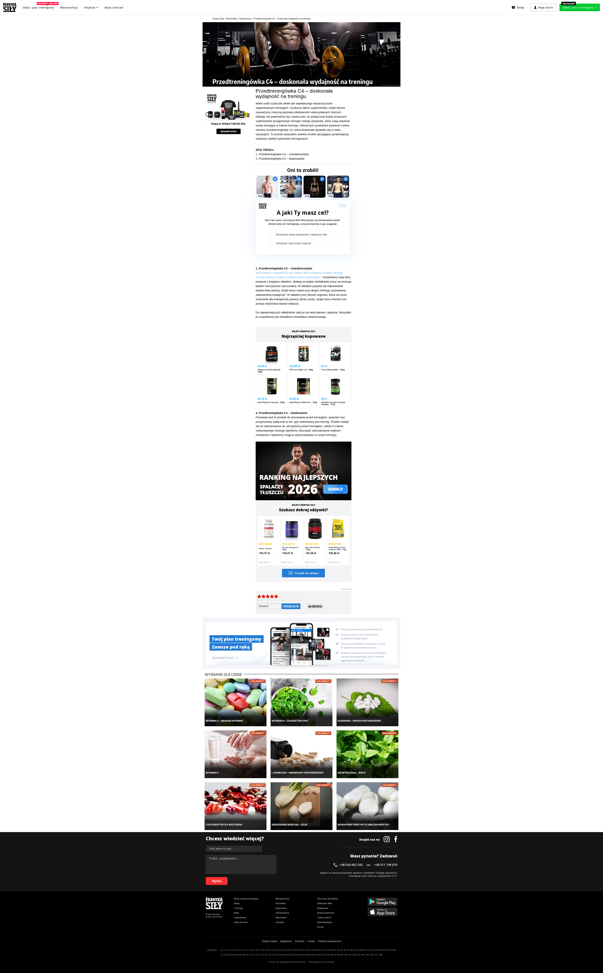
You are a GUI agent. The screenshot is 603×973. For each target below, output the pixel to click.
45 (347, 949)
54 (376, 949)
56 (382, 949)
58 (388, 949)
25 (285, 949)
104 (363, 954)
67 (241, 954)
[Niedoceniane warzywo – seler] (302, 806)
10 (237, 949)
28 (294, 949)
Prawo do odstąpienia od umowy (287, 961)
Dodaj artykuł (269, 941)
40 (332, 949)
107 (376, 954)
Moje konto (281, 908)
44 (344, 949)
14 (250, 949)
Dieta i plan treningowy (39, 6)
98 (338, 954)
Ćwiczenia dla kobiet (327, 898)
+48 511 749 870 (385, 865)
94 (325, 954)
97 (335, 954)
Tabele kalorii (324, 917)
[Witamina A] (236, 754)
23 (278, 949)
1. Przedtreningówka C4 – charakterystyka (282, 154)
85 (297, 954)
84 (294, 954)
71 (253, 954)
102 (354, 954)
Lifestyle (280, 922)
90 (313, 954)
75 (266, 954)
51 (366, 949)
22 (275, 949)
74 (263, 954)
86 (300, 954)
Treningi (238, 908)
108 (380, 954)
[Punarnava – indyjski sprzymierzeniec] (368, 702)
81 (285, 954)
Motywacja (322, 908)
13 (247, 949)
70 (250, 954)
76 (269, 954)
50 (363, 949)
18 (263, 949)
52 (369, 949)
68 (244, 954)
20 (269, 949)
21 (272, 949)
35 (316, 949)
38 (325, 949)
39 (329, 949)
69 (247, 954)
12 (244, 949)
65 (234, 954)
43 (341, 949)
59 (391, 949)
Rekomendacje (324, 922)
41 (335, 949)
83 (291, 954)
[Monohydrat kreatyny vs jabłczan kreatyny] (368, 806)
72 (256, 954)
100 (345, 954)
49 (360, 949)
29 (297, 949)
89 (310, 954)
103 (358, 954)
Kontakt (299, 941)
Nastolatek (281, 917)
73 (259, 954)
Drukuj (317, 606)
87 (303, 954)
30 (300, 949)
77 (272, 954)
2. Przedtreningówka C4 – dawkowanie (280, 158)
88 (307, 954)
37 (322, 949)
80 (281, 954)
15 (253, 949)
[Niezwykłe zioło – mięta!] (368, 754)
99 (341, 954)
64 (231, 954)
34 (313, 949)
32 (307, 949)
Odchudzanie (282, 912)
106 (371, 954)
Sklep (236, 903)
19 (266, 949)
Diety (236, 912)
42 (338, 949)
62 (225, 954)
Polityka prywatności (329, 941)
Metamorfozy (69, 7)
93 (322, 954)
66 (237, 954)
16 (256, 949)
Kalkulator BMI (324, 903)
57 (385, 949)
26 (288, 949)
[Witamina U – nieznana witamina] (236, 702)
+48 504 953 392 (351, 865)
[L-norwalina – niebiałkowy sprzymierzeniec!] (302, 754)
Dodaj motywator (326, 912)
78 (275, 954)
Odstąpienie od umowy (321, 961)
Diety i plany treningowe (246, 898)
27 (291, 949)
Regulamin (286, 941)
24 (281, 949)
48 (357, 949)
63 (228, 954)
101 (349, 954)
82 (288, 954)
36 (319, 949)
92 (319, 954)
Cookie (311, 941)
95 (329, 954)
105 (367, 954)
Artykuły (90, 7)
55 (379, 949)
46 (351, 949)
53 (373, 949)
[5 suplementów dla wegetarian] (236, 806)
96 (332, 954)
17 (259, 949)
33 (310, 949)
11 (241, 949)
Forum (320, 927)
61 (222, 954)
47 (354, 949)
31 (303, 949)
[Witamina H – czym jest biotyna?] (302, 702)
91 (316, 954)
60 (395, 949)
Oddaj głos (291, 606)
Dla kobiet (281, 903)
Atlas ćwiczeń (113, 7)
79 (278, 954)
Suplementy (240, 917)
